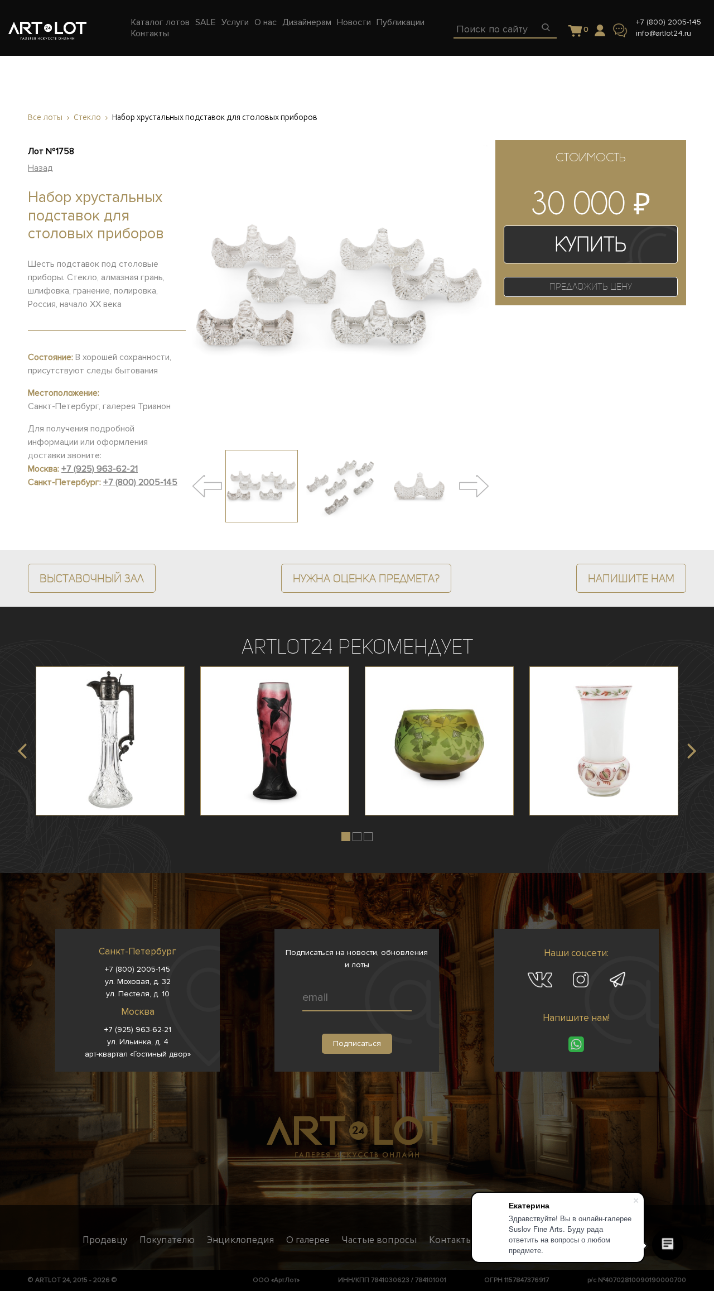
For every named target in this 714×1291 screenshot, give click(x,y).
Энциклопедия (240, 1239)
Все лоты (45, 117)
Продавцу (105, 1239)
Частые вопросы (379, 1239)
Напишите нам (631, 578)
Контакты (451, 1239)
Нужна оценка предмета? (366, 578)
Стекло (87, 117)
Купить (590, 244)
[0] (575, 31)
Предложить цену (590, 286)
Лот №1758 (51, 151)
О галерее (308, 1239)
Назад (40, 168)
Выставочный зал (92, 578)
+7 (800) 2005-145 (668, 22)
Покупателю (167, 1239)
